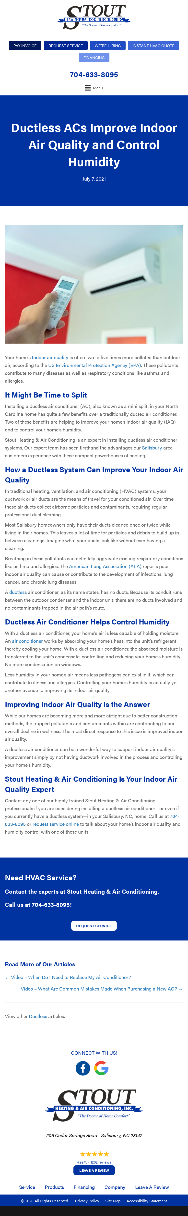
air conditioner (27, 640)
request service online (56, 823)
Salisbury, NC (115, 1135)
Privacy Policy (87, 1201)
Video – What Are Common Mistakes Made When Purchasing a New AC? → (102, 988)
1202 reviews (101, 1162)
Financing (84, 1186)
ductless (18, 591)
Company (115, 1186)
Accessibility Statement (147, 1201)
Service (27, 1186)
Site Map (112, 1201)
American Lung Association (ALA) (105, 566)
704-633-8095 (94, 74)
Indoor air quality (50, 357)
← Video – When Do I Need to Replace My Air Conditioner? (68, 977)
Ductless (38, 1016)
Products (54, 1186)
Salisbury (152, 447)
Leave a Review (94, 1170)
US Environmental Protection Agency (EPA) (94, 364)
